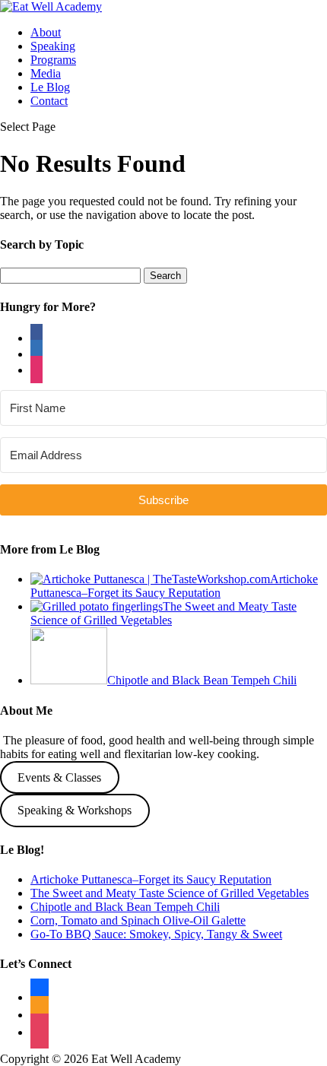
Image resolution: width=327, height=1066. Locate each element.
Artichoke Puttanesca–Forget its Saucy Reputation (150, 879)
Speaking (52, 46)
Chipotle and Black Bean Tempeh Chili (125, 906)
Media (45, 73)
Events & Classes (59, 777)
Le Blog (50, 87)
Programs (53, 59)
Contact (49, 100)
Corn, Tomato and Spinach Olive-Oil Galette (138, 920)
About (45, 32)
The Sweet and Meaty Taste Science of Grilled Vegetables (169, 893)
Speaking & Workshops (74, 810)
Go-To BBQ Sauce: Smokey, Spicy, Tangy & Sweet (156, 934)
